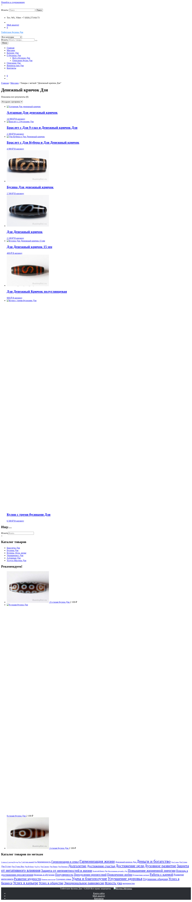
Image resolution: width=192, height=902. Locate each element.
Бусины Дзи (12, 550)
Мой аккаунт (13, 25)
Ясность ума (113, 883)
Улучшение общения (155, 879)
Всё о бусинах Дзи (21, 58)
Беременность (44, 862)
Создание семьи (63, 879)
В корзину (20, 119)
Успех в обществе (51, 883)
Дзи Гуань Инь (17, 866)
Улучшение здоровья (125, 878)
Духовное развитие (160, 866)
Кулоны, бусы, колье (16, 553)
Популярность (64, 874)
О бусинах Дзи (14, 55)
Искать (4, 40)
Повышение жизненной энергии (151, 870)
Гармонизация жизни (97, 861)
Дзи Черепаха (63, 867)
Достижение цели (130, 866)
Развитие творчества (48, 879)
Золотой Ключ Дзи (100, 871)
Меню (4, 43)
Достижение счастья (101, 866)
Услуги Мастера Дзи (16, 560)
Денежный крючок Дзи (125, 862)
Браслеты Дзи (13, 548)
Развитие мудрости (27, 879)
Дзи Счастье (44, 867)
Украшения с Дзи (15, 555)
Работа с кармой (161, 874)
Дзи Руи (37, 866)
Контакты (11, 68)
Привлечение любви (119, 874)
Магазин (11, 50)
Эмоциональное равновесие (84, 883)
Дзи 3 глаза (183, 862)
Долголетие (77, 866)
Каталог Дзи (13, 53)
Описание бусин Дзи (22, 60)
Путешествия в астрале (141, 875)
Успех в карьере (25, 883)
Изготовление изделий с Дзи (117, 871)
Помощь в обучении (44, 874)
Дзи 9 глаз (6, 866)
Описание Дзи (14, 63)
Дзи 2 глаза (175, 862)
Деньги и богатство (154, 861)
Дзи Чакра (53, 866)
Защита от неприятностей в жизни (66, 870)
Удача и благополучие (89, 879)
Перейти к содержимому (13, 2)
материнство (129, 883)
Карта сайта (99, 893)
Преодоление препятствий (90, 874)
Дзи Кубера (29, 866)
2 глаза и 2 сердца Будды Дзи (11, 862)
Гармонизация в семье (65, 861)
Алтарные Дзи (14, 558)
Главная (10, 48)
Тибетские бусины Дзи (12, 32)
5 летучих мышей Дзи (29, 862)
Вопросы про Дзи (15, 65)
